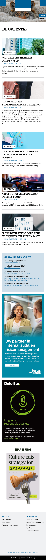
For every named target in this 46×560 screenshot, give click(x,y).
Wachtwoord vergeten (10, 525)
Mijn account (7, 522)
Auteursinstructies (33, 531)
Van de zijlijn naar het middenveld (17, 59)
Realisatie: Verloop (28, 558)
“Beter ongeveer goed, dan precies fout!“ (20, 195)
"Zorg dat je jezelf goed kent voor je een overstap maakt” (21, 234)
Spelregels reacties (33, 528)
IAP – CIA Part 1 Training (12, 268)
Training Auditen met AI (12, 262)
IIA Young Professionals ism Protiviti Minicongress (21, 285)
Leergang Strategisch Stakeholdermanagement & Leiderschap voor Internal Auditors (21, 279)
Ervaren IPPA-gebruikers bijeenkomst (17, 273)
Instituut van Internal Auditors (23, 9)
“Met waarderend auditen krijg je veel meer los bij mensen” (20, 154)
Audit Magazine (23, 4)
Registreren (6, 519)
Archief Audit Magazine (35, 522)
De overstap (9, 52)
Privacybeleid (31, 525)
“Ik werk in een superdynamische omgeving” (21, 103)
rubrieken (13, 63)
